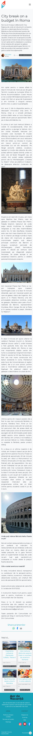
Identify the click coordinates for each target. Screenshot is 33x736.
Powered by (25, 733)
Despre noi (24, 715)
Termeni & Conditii (8, 719)
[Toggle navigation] (30, 4)
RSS (24, 720)
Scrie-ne (24, 717)
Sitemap (8, 722)
